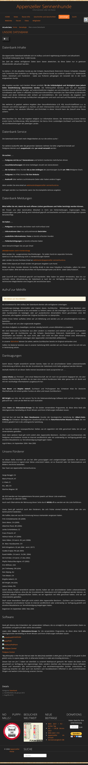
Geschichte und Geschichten (45, 17)
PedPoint (14, 645)
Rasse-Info (26, 17)
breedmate (17, 637)
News (16, 17)
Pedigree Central (8, 652)
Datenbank (13, 691)
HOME (7, 17)
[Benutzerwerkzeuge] (5, 39)
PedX (10, 641)
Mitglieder (37, 21)
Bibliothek (14, 341)
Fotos (27, 21)
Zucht (74, 17)
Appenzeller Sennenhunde (44, 6)
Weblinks (8, 21)
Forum (18, 21)
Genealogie (64, 17)
